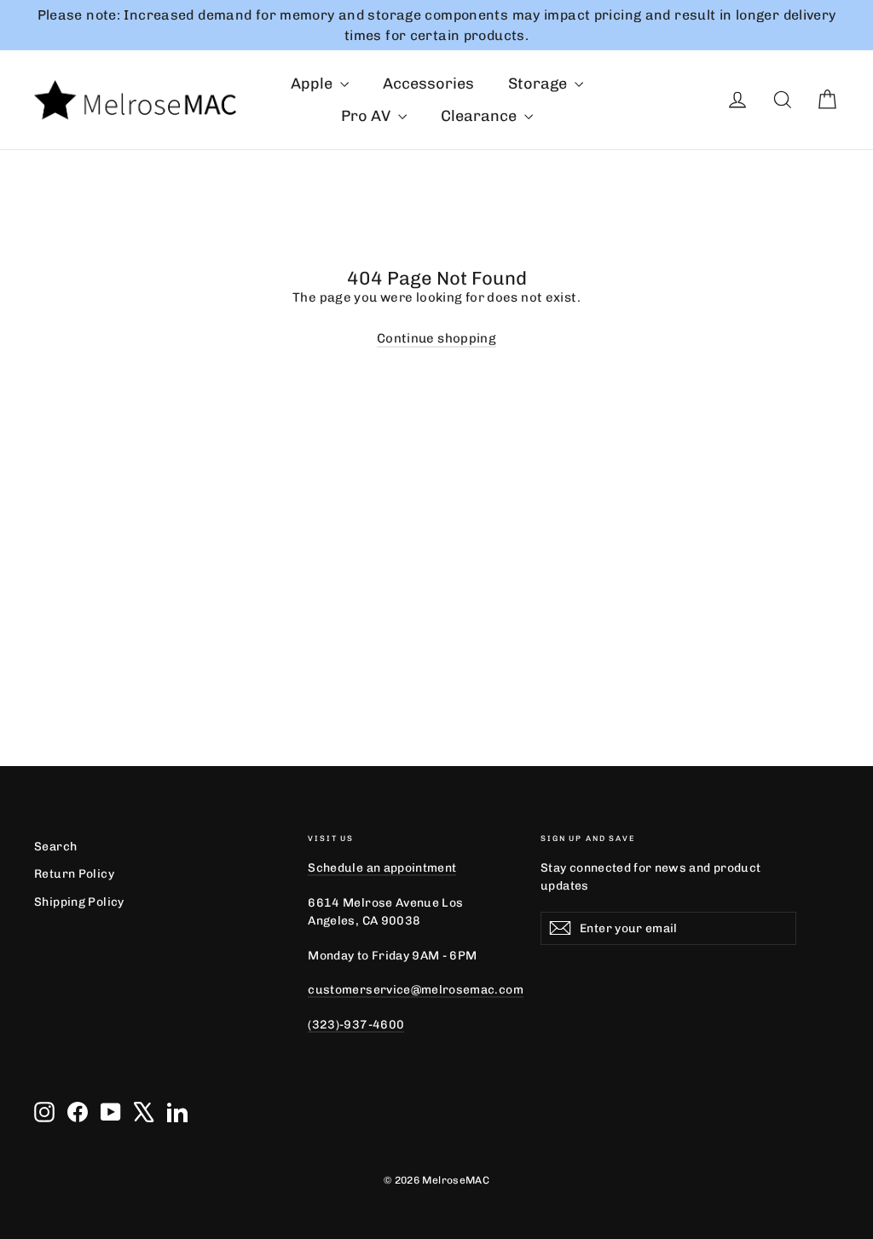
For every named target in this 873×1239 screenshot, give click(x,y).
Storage (539, 83)
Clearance (480, 116)
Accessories (428, 83)
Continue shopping (436, 338)
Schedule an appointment (382, 867)
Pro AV (367, 116)
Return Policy (74, 873)
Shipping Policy (79, 901)
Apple (313, 83)
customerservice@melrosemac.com (415, 989)
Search (55, 846)
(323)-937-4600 (356, 1024)
